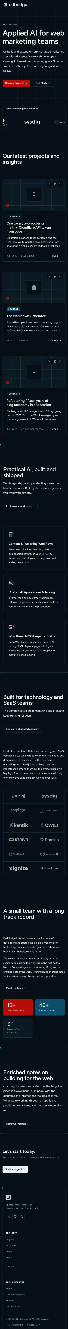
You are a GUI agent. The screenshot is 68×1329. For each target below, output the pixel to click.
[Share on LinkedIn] (54, 183)
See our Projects (14, 83)
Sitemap (10, 1300)
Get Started (42, 83)
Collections (32, 1325)
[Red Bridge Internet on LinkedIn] (15, 1216)
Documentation (13, 1306)
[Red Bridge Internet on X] (8, 1216)
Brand (9, 1288)
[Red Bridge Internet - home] (15, 5)
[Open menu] (61, 5)
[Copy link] (60, 183)
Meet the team (14, 988)
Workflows (11, 1245)
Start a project (13, 1169)
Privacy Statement (14, 1325)
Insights (10, 1251)
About (9, 1257)
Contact (10, 1266)
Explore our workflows (19, 506)
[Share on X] (49, 183)
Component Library (15, 1294)
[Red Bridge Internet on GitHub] (22, 1216)
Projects (10, 1239)
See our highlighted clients (21, 728)
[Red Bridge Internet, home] (8, 1197)
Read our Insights (16, 1123)
